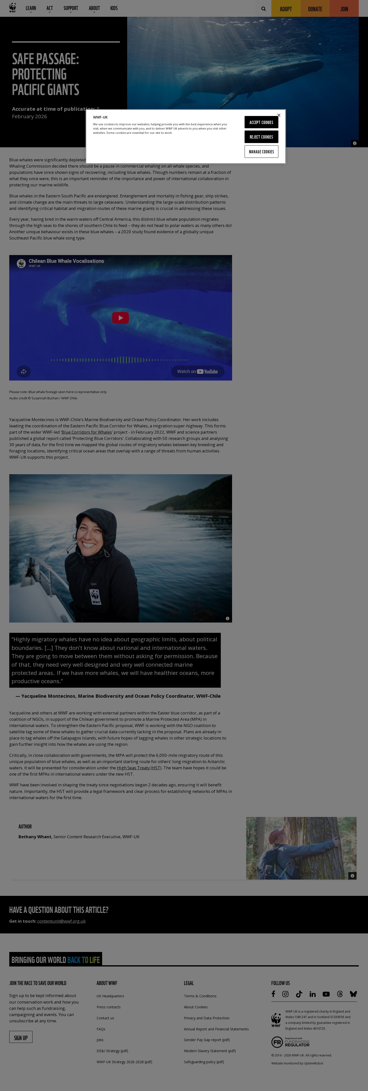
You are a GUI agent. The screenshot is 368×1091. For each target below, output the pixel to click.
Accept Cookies (261, 122)
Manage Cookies (261, 151)
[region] (186, 136)
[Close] (278, 115)
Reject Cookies (261, 137)
